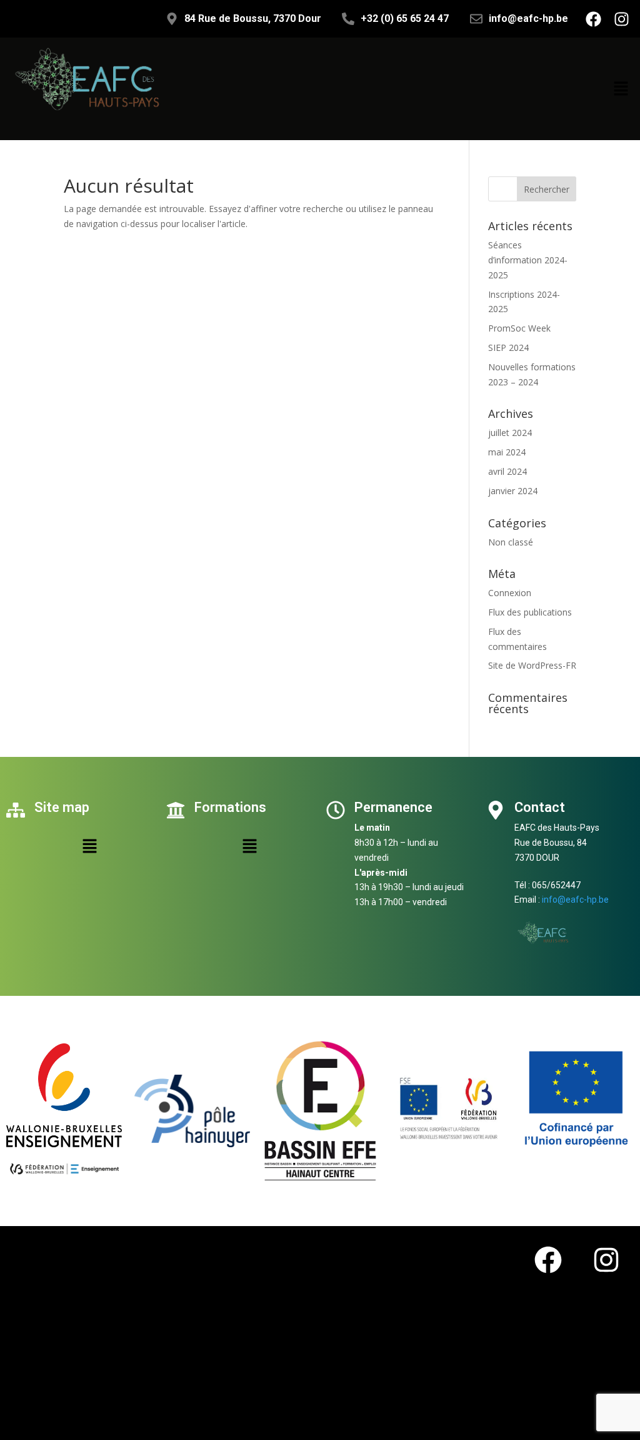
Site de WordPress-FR (532, 665)
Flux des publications (530, 612)
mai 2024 (507, 452)
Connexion (509, 593)
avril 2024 (507, 471)
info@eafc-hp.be (575, 900)
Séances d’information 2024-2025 (528, 260)
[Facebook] (593, 18)
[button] (621, 89)
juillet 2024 (510, 433)
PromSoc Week (519, 328)
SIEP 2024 (508, 347)
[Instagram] (621, 18)
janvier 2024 (513, 491)
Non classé (510, 542)
